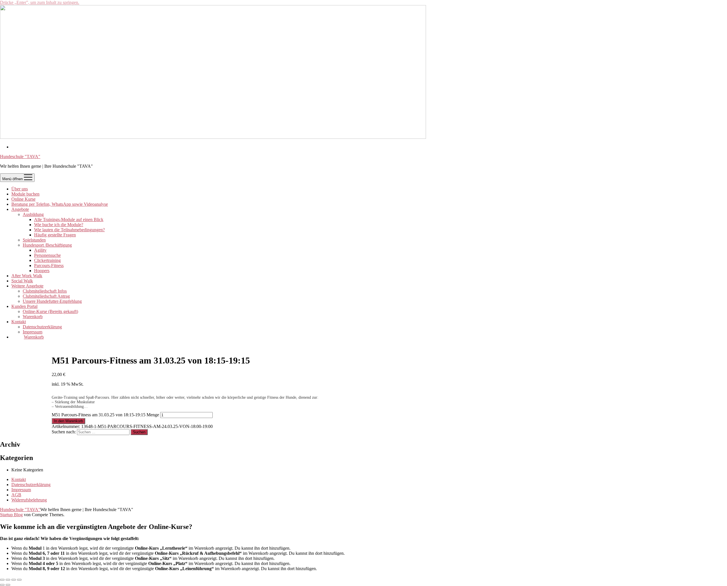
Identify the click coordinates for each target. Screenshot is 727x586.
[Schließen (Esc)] (19, 580)
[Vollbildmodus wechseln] (8, 580)
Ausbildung (33, 214)
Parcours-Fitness (49, 265)
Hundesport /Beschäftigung (47, 245)
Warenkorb (33, 316)
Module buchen (25, 194)
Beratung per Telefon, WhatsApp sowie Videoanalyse (59, 204)
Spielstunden (34, 240)
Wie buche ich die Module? (58, 224)
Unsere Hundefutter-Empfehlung (52, 301)
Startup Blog (11, 514)
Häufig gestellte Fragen (55, 234)
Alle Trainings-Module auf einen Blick (68, 219)
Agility (40, 250)
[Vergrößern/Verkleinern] (2, 580)
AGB (16, 494)
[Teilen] (13, 580)
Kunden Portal (24, 306)
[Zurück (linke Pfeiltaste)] (2, 585)
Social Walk (22, 280)
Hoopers (41, 270)
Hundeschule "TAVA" (20, 156)
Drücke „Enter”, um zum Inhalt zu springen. (39, 2)
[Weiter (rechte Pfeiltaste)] (8, 585)
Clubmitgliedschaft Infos (45, 291)
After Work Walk (26, 275)
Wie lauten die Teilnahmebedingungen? (69, 229)
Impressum (32, 331)
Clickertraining (47, 260)
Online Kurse (23, 199)
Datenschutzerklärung (42, 326)
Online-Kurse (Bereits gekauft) (50, 311)
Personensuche (47, 255)
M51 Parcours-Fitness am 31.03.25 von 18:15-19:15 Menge (105, 414)
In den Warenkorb (68, 421)
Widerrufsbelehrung (29, 499)
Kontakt (18, 321)
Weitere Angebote (27, 285)
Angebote (20, 209)
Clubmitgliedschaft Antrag (46, 296)
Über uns (19, 188)
